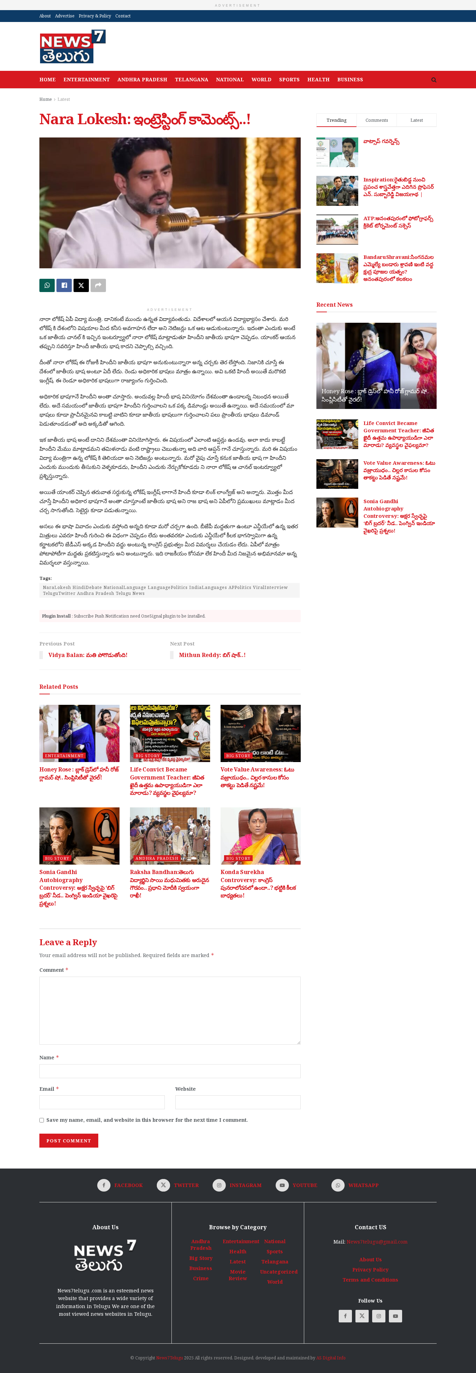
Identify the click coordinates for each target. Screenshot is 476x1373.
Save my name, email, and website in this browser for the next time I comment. (147, 1120)
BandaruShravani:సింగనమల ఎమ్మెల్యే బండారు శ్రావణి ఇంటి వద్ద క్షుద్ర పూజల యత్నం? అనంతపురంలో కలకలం (398, 267)
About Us (370, 1259)
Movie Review (238, 1275)
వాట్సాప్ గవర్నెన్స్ (381, 140)
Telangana (191, 79)
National (230, 79)
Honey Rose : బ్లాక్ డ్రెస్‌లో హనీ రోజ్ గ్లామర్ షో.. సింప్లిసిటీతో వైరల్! (79, 773)
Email (49, 1088)
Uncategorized (279, 1271)
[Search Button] (434, 79)
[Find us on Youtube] (395, 1316)
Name (49, 1057)
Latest (63, 99)
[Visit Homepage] (72, 46)
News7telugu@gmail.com (377, 1241)
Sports (289, 79)
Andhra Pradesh (142, 79)
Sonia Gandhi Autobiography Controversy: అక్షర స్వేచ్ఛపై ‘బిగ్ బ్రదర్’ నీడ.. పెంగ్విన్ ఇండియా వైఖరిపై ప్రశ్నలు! (78, 887)
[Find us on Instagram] (378, 1316)
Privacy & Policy (95, 16)
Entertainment (86, 79)
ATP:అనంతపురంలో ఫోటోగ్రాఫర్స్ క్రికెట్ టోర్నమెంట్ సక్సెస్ (398, 222)
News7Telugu (169, 1358)
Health (318, 79)
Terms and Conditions (370, 1279)
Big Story (148, 755)
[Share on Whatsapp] (47, 285)
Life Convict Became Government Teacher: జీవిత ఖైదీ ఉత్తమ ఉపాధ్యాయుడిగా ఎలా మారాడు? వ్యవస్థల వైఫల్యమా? (167, 781)
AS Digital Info (331, 1358)
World (261, 79)
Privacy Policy (370, 1269)
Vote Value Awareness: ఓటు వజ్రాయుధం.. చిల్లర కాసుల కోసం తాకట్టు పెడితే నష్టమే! (257, 777)
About (45, 16)
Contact (123, 16)
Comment (54, 970)
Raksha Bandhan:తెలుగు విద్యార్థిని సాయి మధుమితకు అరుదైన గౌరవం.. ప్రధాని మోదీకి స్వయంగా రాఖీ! (169, 883)
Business (350, 79)
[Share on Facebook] (64, 285)
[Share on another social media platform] (98, 285)
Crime (201, 1278)
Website (185, 1088)
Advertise (65, 16)
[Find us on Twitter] (362, 1316)
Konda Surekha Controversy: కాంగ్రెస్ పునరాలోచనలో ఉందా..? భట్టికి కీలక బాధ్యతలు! (258, 883)
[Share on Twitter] (81, 285)
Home (47, 79)
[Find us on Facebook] (345, 1316)
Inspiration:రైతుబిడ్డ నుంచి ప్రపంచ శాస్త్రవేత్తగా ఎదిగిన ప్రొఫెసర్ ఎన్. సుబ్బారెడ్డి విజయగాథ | (398, 186)
